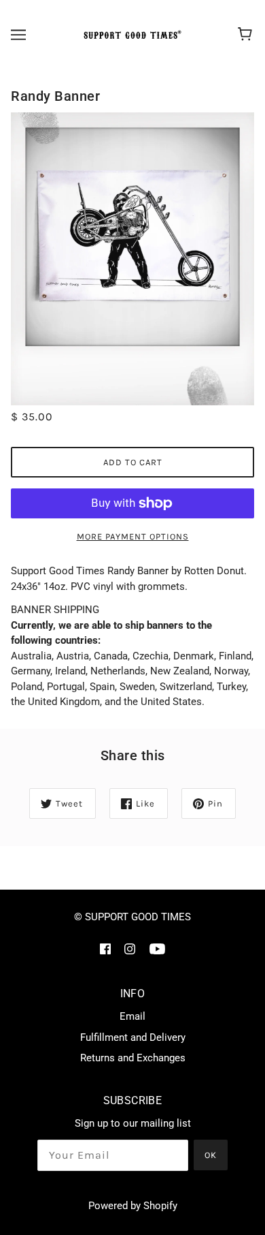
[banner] (130, 35)
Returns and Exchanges (133, 1058)
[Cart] (247, 35)
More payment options (133, 536)
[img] (105, 948)
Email (132, 1016)
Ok (211, 1155)
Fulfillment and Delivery (133, 1037)
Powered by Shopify (132, 1206)
